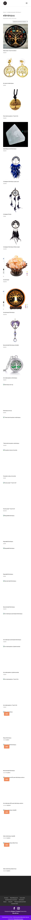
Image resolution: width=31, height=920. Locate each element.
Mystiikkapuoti (14, 897)
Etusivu (4, 12)
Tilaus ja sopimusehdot (20, 901)
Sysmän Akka (14, 903)
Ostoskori (21, 899)
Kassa (4, 901)
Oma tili (10, 901)
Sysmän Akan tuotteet (11, 899)
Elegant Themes (15, 911)
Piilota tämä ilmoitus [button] (18, 919)
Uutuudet (22, 897)
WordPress (15, 913)
